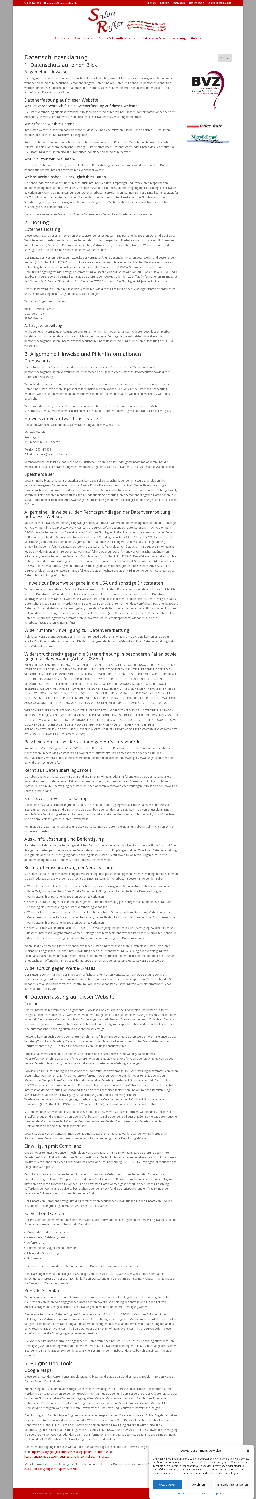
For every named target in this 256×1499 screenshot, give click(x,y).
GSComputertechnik (66, 1493)
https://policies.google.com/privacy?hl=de (50, 1469)
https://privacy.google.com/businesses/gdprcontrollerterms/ (69, 1452)
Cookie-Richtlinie (186, 1493)
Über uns (152, 3)
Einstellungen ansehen (232, 1485)
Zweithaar (82, 38)
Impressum (219, 1493)
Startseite (62, 38)
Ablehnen (198, 1485)
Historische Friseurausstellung (164, 38)
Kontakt (164, 3)
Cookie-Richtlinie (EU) (219, 3)
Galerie (196, 38)
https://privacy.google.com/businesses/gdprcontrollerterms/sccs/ (66, 1456)
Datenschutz (204, 1493)
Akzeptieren (167, 1485)
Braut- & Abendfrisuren (115, 38)
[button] (248, 1450)
